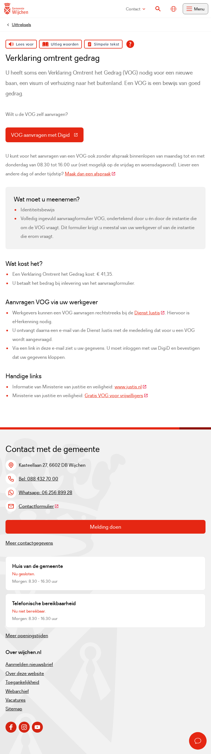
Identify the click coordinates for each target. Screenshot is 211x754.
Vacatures (15, 700)
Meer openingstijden (26, 636)
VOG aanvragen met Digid (47, 136)
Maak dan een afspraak (90, 174)
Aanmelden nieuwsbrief (29, 664)
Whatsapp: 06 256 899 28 (45, 493)
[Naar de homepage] (16, 8)
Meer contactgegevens (29, 543)
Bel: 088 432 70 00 (38, 479)
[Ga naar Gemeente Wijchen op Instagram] (24, 727)
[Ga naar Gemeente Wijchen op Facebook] (10, 727)
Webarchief (17, 691)
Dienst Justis (149, 313)
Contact (133, 9)
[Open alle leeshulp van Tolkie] (130, 44)
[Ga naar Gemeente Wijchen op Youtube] (37, 727)
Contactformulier (39, 506)
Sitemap (13, 709)
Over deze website (24, 673)
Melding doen (105, 526)
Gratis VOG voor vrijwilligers (116, 395)
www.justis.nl (131, 387)
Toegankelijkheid (22, 682)
